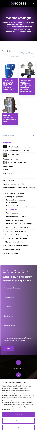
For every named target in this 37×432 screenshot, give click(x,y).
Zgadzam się (18, 414)
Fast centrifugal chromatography (17, 235)
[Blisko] (35, 381)
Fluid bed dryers (9, 180)
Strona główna (8, 22)
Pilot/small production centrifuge (19, 223)
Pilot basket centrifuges (14, 242)
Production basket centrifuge (17, 216)
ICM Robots (7, 173)
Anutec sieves (8, 177)
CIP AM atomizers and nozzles (19, 147)
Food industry (11, 209)
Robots (6, 170)
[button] (34, 4)
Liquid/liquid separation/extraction (18, 231)
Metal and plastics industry (16, 206)
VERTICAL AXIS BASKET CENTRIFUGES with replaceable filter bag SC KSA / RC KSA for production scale (27, 85)
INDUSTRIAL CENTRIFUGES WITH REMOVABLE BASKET (9, 118)
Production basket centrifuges (16, 245)
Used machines (13, 154)
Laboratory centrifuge (14, 220)
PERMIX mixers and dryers (18, 162)
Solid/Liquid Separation (14, 196)
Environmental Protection (14, 193)
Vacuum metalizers (10, 159)
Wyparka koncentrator (11, 249)
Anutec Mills (8, 166)
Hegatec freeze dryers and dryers (16, 151)
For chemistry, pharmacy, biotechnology (15, 201)
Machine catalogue (26, 22)
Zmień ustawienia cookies (18, 421)
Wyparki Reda (13, 253)
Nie (18, 427)
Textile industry (12, 213)
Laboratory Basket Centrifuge (16, 238)
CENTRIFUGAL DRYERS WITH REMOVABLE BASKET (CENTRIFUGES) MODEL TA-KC (8, 85)
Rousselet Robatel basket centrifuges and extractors (19, 27)
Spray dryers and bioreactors (14, 184)
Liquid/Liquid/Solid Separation (16, 228)
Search (33, 135)
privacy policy (20, 340)
